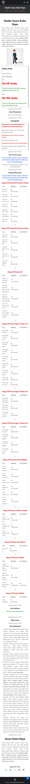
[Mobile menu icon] (27, 2)
